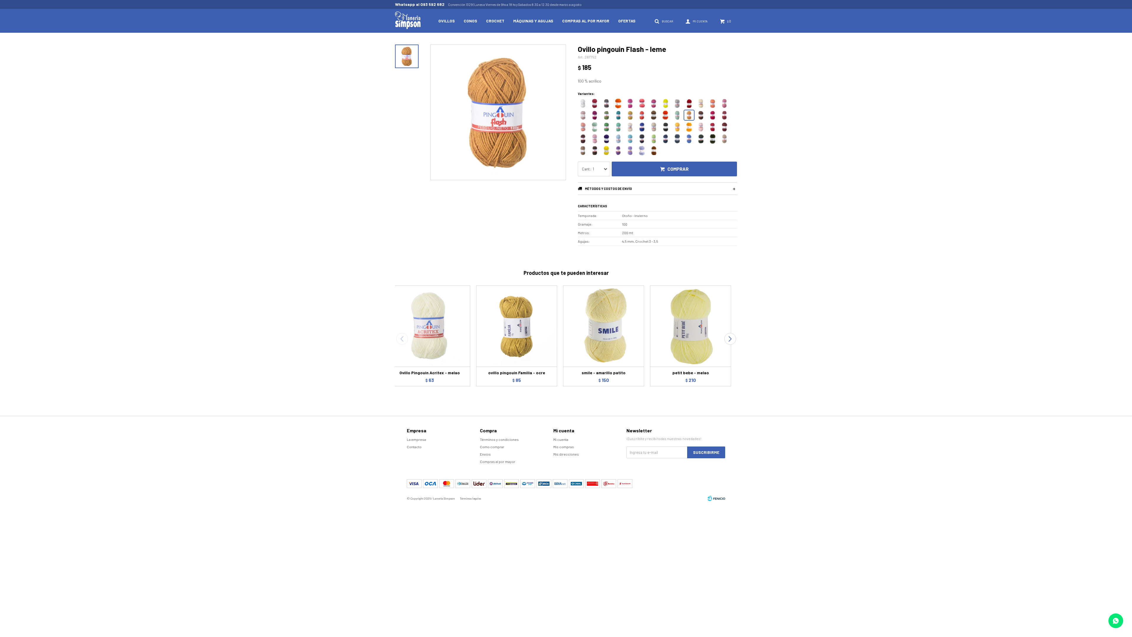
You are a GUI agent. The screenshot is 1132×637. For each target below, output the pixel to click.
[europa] (606, 139)
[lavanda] (618, 139)
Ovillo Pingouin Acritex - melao (429, 372)
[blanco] (583, 103)
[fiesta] (654, 103)
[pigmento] (595, 127)
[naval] (642, 139)
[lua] (677, 103)
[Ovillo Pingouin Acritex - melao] (429, 326)
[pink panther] (630, 103)
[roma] (595, 103)
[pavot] (583, 127)
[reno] (642, 150)
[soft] (724, 103)
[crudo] (630, 127)
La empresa (416, 439)
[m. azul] (665, 139)
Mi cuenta (560, 439)
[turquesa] (630, 139)
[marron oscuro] (595, 150)
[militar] (713, 139)
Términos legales (470, 498)
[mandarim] (689, 127)
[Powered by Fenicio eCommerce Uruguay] (716, 498)
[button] (730, 338)
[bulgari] (618, 115)
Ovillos (446, 20)
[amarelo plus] (606, 150)
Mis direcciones (566, 454)
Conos (470, 20)
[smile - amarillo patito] (603, 326)
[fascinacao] (583, 115)
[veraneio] (654, 139)
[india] (701, 115)
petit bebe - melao (690, 372)
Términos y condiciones (499, 439)
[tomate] (713, 127)
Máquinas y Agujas (533, 20)
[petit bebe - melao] (690, 326)
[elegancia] (618, 150)
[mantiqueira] (606, 115)
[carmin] (642, 115)
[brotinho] (677, 115)
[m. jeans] (677, 139)
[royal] (642, 127)
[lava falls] (689, 103)
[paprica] (665, 115)
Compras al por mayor (585, 20)
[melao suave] (701, 103)
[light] (642, 103)
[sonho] (595, 139)
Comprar (678, 169)
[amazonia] (606, 127)
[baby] (701, 127)
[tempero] (713, 103)
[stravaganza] (595, 115)
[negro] (665, 127)
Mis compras (563, 447)
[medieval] (654, 150)
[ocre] (630, 115)
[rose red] (713, 115)
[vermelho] (724, 127)
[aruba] (689, 139)
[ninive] (724, 139)
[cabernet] (583, 139)
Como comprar (492, 447)
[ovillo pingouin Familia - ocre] (516, 326)
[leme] (689, 115)
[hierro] (654, 115)
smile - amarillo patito (604, 372)
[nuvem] (654, 127)
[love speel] (630, 150)
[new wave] (665, 103)
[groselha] (724, 115)
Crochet (495, 20)
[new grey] (606, 103)
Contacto (414, 447)
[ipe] (677, 127)
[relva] (701, 139)
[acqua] (618, 127)
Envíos (485, 454)
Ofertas (627, 20)
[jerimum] (618, 103)
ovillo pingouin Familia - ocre (516, 372)
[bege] (583, 150)
